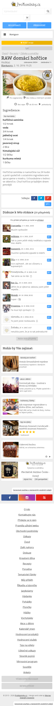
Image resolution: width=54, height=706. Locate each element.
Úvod (5, 53)
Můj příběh (27, 580)
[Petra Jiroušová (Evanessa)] (6, 308)
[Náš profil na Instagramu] (27, 498)
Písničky (27, 607)
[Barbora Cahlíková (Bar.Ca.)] (6, 285)
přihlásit (40, 220)
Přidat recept (27, 42)
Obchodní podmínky (27, 531)
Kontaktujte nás (27, 514)
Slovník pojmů (27, 656)
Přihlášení (39, 25)
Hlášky (27, 612)
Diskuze (27, 552)
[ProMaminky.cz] (26, 4)
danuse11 (15, 248)
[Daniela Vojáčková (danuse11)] (6, 251)
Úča (13, 259)
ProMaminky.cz (21, 695)
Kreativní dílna (27, 558)
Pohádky (27, 601)
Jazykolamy (27, 590)
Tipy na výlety (27, 645)
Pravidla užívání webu (27, 525)
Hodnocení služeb (27, 639)
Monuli (14, 295)
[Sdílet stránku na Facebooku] (34, 198)
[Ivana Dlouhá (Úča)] (6, 262)
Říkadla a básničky (27, 585)
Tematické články (27, 574)
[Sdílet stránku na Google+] (48, 198)
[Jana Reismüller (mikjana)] (6, 239)
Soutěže (27, 667)
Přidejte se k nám (27, 520)
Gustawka (16, 225)
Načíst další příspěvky (27, 338)
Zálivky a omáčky (29, 53)
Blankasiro (7, 65)
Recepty (14, 53)
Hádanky (27, 596)
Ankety (27, 672)
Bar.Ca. (14, 282)
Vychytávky (27, 618)
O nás (27, 509)
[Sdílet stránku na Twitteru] (41, 198)
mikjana (15, 236)
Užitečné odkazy (27, 650)
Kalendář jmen (27, 628)
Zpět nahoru (27, 547)
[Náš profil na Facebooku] (9, 498)
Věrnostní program (27, 661)
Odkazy (27, 536)
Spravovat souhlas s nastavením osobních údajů (34, 704)
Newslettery (27, 686)
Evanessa (15, 305)
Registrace (14, 25)
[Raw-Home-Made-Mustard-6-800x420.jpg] (27, 82)
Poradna (27, 569)
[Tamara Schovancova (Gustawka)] (6, 228)
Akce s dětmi (27, 623)
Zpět (27, 48)
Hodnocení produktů (27, 634)
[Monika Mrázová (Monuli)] (6, 297)
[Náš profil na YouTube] (44, 498)
